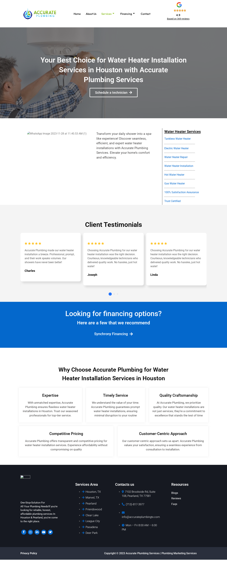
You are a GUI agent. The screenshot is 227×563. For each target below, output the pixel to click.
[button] (110, 294)
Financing (126, 13)
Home (77, 13)
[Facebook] (23, 532)
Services (106, 13)
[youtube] (43, 532)
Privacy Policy (28, 553)
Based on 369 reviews (178, 18)
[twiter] (50, 532)
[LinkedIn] (37, 532)
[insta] (30, 532)
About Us (91, 13)
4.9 (178, 15)
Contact (145, 13)
